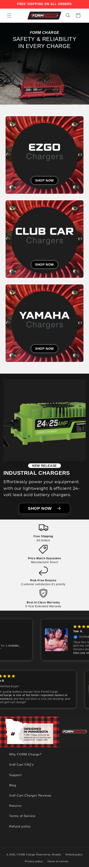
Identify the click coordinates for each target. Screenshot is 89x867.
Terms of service (57, 861)
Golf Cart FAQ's (21, 764)
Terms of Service (22, 816)
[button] (9, 15)
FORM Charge (26, 854)
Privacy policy (34, 861)
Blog (12, 785)
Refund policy (20, 826)
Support (15, 775)
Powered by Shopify (48, 854)
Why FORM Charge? (25, 754)
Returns (15, 805)
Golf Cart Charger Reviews (30, 795)
